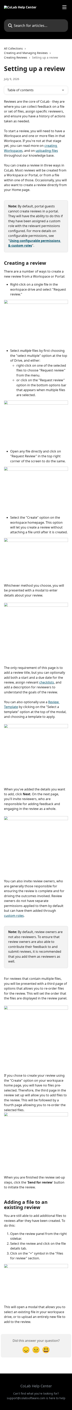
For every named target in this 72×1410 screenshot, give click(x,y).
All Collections (13, 48)
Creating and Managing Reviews (26, 53)
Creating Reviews (15, 57)
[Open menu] (64, 7)
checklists (46, 682)
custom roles (14, 915)
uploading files (47, 150)
